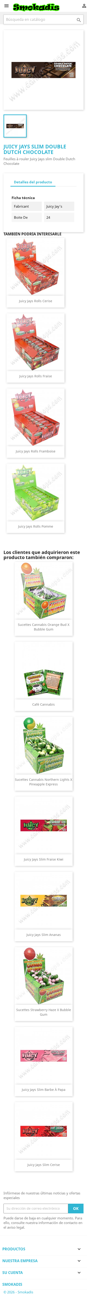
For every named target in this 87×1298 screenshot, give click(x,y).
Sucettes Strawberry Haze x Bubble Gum (43, 1012)
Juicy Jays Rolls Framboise (35, 451)
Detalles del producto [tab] (33, 182)
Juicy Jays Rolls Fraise (35, 376)
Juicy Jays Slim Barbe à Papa (43, 1089)
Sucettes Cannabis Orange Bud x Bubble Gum (43, 626)
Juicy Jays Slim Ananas (43, 934)
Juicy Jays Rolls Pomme (35, 526)
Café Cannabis (43, 704)
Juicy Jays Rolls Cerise (35, 301)
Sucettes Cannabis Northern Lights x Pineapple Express (43, 781)
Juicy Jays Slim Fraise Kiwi (43, 859)
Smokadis (12, 1284)
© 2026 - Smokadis (18, 1292)
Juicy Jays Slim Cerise (43, 1165)
